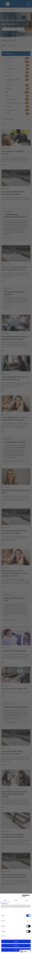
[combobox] (25, 951)
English (25, 951)
